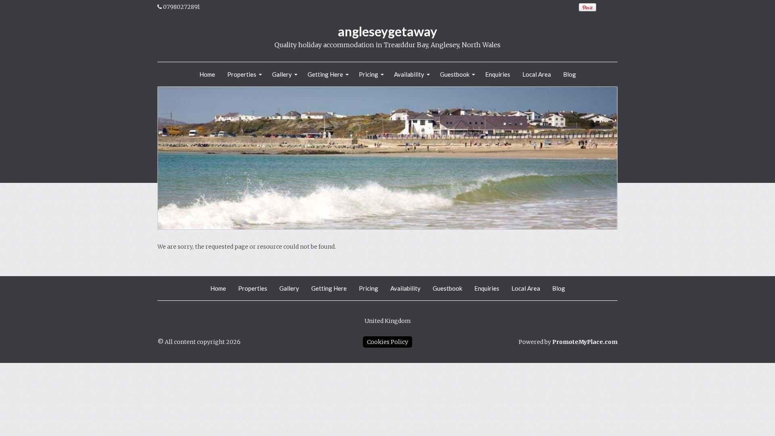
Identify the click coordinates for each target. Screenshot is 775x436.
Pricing (368, 74)
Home (207, 74)
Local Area (536, 74)
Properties (241, 74)
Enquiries (497, 74)
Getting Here (325, 74)
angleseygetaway (387, 31)
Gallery (282, 74)
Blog (569, 74)
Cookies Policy (387, 342)
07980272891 (181, 6)
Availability (409, 74)
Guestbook (454, 74)
